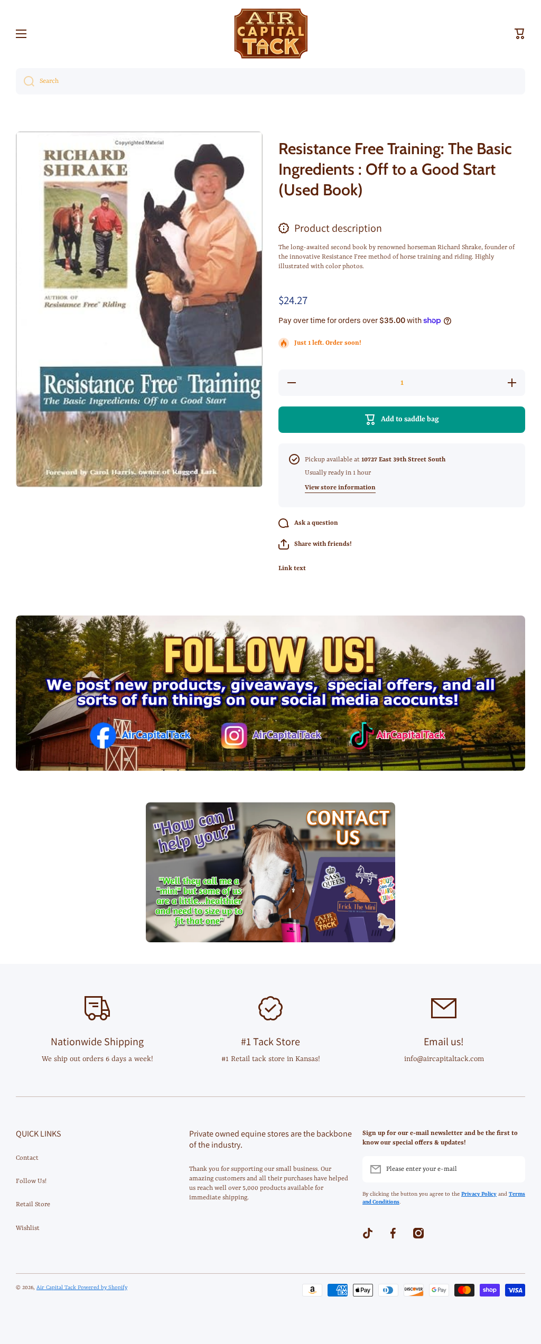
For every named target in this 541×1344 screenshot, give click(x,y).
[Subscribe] (512, 1169)
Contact (27, 1158)
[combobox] (270, 81)
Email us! (444, 1041)
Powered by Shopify (102, 1287)
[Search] (25, 81)
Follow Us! (31, 1181)
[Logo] (270, 33)
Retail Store (33, 1204)
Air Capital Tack (57, 1287)
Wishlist (28, 1228)
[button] (520, 34)
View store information (340, 487)
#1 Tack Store (270, 1041)
